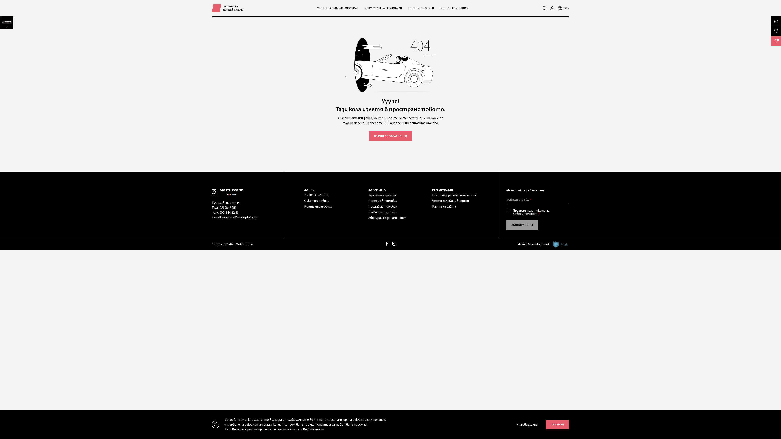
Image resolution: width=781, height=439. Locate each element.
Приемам (531, 212)
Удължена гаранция (382, 195)
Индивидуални (527, 424)
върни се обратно (388, 136)
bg (565, 8)
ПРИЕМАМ (557, 425)
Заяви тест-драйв (382, 212)
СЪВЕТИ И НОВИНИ (421, 8)
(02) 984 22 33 (229, 212)
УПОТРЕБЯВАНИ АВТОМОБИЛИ (337, 8)
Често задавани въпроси (450, 200)
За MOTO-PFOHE (316, 195)
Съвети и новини (316, 200)
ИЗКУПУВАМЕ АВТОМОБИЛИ (383, 8)
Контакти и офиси (318, 206)
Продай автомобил (382, 206)
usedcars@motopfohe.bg (239, 217)
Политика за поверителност (454, 195)
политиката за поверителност (531, 212)
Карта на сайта (444, 206)
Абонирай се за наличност (387, 218)
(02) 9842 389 (227, 207)
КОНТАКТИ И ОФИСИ (454, 8)
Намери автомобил (382, 200)
